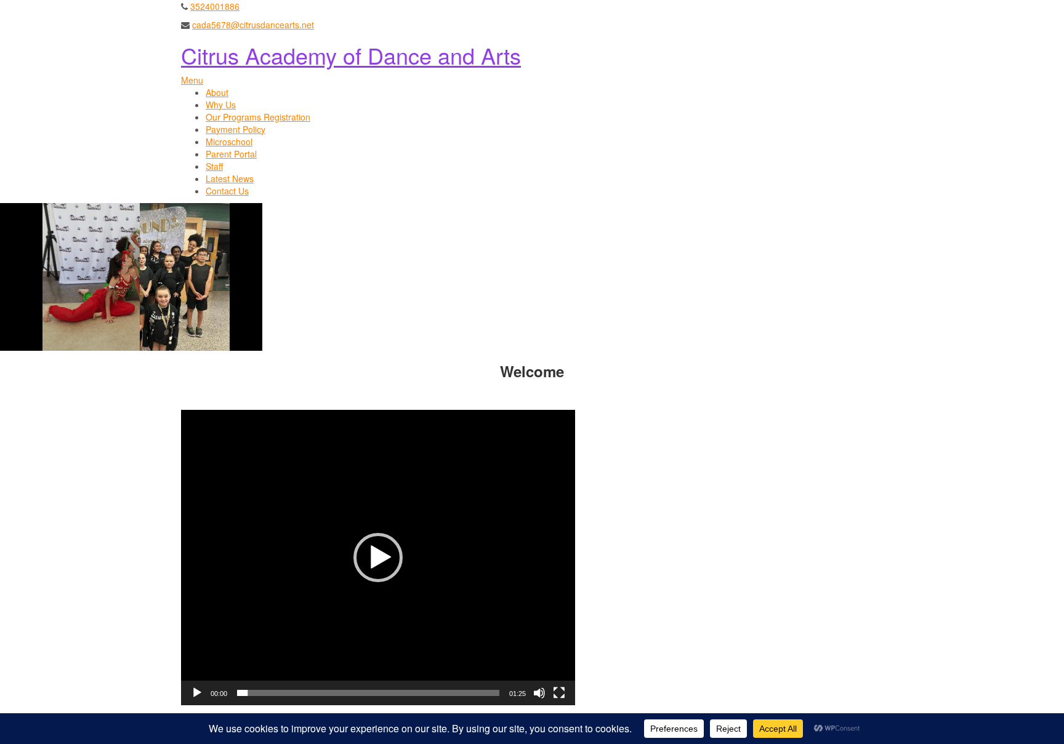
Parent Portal (231, 154)
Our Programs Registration (258, 117)
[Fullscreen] (559, 693)
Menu (192, 80)
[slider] (368, 693)
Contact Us (227, 191)
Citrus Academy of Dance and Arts (351, 55)
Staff (214, 166)
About (217, 92)
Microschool (229, 141)
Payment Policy (235, 129)
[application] (378, 557)
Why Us (221, 104)
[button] (378, 557)
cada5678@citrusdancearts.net (253, 24)
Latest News (230, 178)
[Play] (197, 693)
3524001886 (215, 6)
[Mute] (539, 693)
